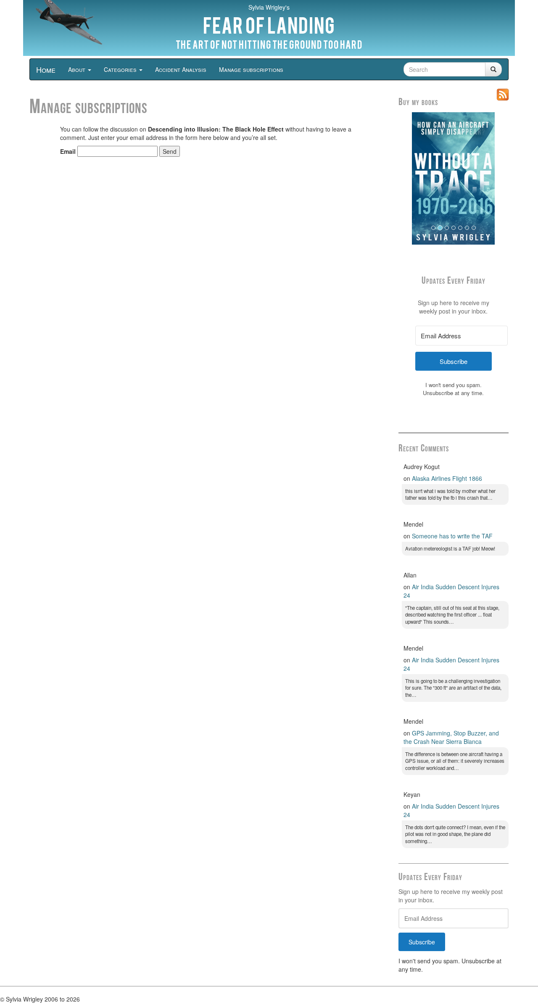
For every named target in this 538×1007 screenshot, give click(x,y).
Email (68, 151)
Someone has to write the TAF (452, 536)
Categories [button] (121, 69)
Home (45, 69)
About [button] (77, 69)
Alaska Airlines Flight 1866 (447, 478)
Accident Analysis (180, 69)
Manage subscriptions (251, 69)
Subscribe (422, 942)
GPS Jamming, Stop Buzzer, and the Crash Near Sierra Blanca (451, 737)
